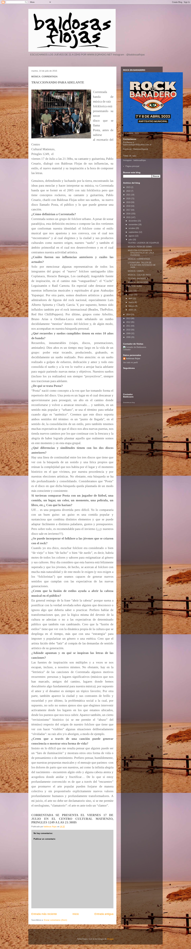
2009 (128, 333)
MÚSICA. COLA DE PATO (139, 275)
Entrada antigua (103, 913)
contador (127, 349)
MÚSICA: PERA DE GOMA (140, 247)
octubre (132, 228)
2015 (128, 217)
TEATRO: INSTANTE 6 (138, 278)
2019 (128, 202)
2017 (128, 210)
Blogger (110, 939)
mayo (131, 295)
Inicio (76, 913)
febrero (132, 306)
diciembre (133, 221)
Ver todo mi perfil (130, 362)
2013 (128, 318)
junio (131, 291)
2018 (128, 206)
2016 (128, 214)
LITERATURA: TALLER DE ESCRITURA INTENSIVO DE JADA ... (142, 265)
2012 (128, 322)
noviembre (133, 224)
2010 (128, 330)
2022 (128, 191)
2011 (128, 326)
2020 (128, 198)
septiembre (134, 232)
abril (131, 298)
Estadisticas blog (129, 402)
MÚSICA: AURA (135, 286)
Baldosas (137, 149)
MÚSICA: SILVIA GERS (138, 282)
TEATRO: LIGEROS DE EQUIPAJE (143, 243)
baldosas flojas (133, 358)
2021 (128, 195)
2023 (128, 187)
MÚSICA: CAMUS (136, 271)
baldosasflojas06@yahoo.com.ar (137, 145)
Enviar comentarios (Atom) (55, 920)
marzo (132, 302)
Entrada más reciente (44, 913)
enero (131, 310)
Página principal (132, 166)
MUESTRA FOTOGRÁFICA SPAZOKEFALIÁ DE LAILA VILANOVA (141, 252)
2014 (128, 314)
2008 (128, 337)
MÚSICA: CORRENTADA (139, 259)
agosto (132, 236)
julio (131, 239)
